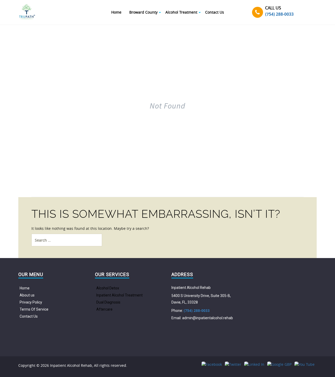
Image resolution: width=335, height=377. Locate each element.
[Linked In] (254, 364)
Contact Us (29, 316)
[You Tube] (304, 364)
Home (25, 288)
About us (27, 295)
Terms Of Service (34, 309)
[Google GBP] (279, 364)
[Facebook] (212, 364)
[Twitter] (233, 364)
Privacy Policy (31, 302)
